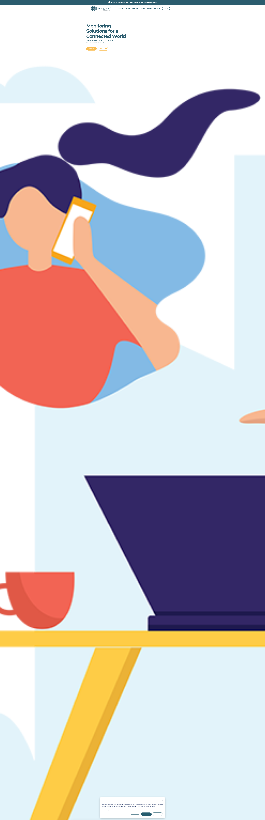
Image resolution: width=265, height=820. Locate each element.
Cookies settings (135, 814)
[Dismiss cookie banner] (162, 800)
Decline (157, 814)
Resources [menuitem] (135, 8)
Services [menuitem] (128, 8)
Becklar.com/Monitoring (136, 2)
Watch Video (91, 48)
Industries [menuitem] (120, 8)
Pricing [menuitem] (143, 8)
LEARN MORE (103, 48)
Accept (146, 814)
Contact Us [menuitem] (157, 8)
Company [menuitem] (149, 8)
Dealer (166, 8)
